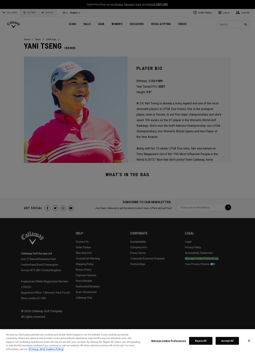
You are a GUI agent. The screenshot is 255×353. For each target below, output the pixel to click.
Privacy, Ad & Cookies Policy (46, 349)
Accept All (227, 340)
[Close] (249, 341)
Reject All (200, 340)
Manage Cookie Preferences (168, 340)
